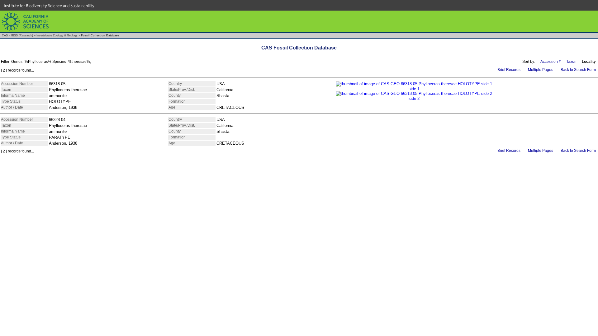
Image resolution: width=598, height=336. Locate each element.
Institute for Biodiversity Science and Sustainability (49, 5)
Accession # (550, 61)
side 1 (414, 88)
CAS (5, 35)
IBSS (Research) (22, 35)
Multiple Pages (540, 70)
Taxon (571, 61)
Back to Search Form (578, 70)
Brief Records (508, 70)
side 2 (414, 98)
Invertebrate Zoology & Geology (57, 35)
